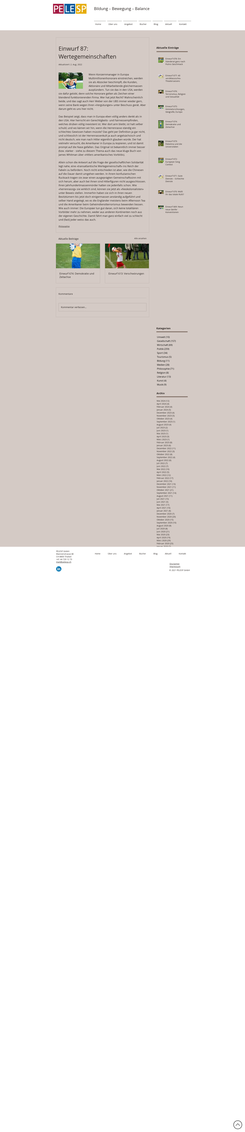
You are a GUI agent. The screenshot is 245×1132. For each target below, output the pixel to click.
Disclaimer (175, 563)
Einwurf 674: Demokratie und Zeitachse (76, 275)
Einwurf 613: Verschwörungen (126, 273)
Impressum (175, 566)
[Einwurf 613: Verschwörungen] (127, 256)
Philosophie (64, 226)
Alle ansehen (140, 238)
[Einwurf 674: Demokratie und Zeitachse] (78, 256)
